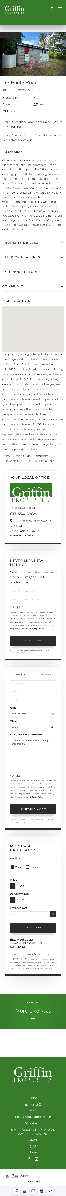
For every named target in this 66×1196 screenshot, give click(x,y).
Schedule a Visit (44, 674)
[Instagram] (36, 1159)
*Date (13, 707)
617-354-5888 (23, 513)
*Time (13, 721)
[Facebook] (29, 1159)
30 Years (19, 867)
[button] (5, 54)
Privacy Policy (37, 629)
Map (33, 1146)
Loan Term (17, 857)
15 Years (34, 867)
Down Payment (19, 893)
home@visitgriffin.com (33, 1117)
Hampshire (41, 456)
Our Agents (28, 536)
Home (6, 456)
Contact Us (15, 536)
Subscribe (33, 640)
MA (28, 456)
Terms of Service (24, 822)
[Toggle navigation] (60, 8)
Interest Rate (18, 908)
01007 (29, 461)
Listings (18, 456)
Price (13, 879)
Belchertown (13, 461)
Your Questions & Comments (26, 734)
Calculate (33, 927)
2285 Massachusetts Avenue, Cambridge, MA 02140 (32, 1132)
